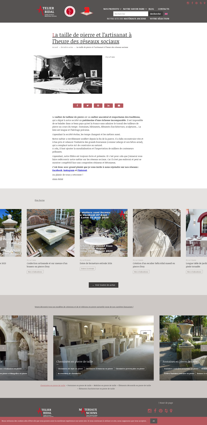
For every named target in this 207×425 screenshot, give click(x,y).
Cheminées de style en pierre (70, 369)
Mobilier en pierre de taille (105, 385)
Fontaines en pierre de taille (180, 361)
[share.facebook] (77, 105)
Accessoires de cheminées (69, 373)
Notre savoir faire (133, 8)
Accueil (55, 47)
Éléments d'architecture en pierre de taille (97, 389)
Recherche (155, 13)
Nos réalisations (141, 272)
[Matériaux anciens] (99, 412)
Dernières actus (67, 47)
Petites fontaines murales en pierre (179, 373)
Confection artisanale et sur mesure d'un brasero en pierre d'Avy (47, 265)
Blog (151, 8)
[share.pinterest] (98, 105)
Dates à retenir (87, 268)
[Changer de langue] (167, 14)
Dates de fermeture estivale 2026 (96, 263)
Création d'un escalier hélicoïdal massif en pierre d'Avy (154, 265)
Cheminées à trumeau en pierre (99, 369)
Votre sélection (159, 18)
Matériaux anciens (126, 18)
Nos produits (111, 8)
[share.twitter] (87, 105)
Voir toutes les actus (105, 284)
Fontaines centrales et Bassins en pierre (181, 369)
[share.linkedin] (108, 105)
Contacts (163, 8)
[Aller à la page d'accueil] (47, 11)
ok (154, 421)
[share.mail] (119, 105)
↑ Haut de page (165, 402)
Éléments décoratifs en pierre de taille (135, 385)
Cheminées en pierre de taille (74, 361)
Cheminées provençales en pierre (130, 369)
